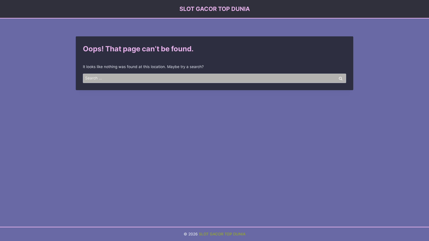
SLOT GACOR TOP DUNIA (222, 234)
